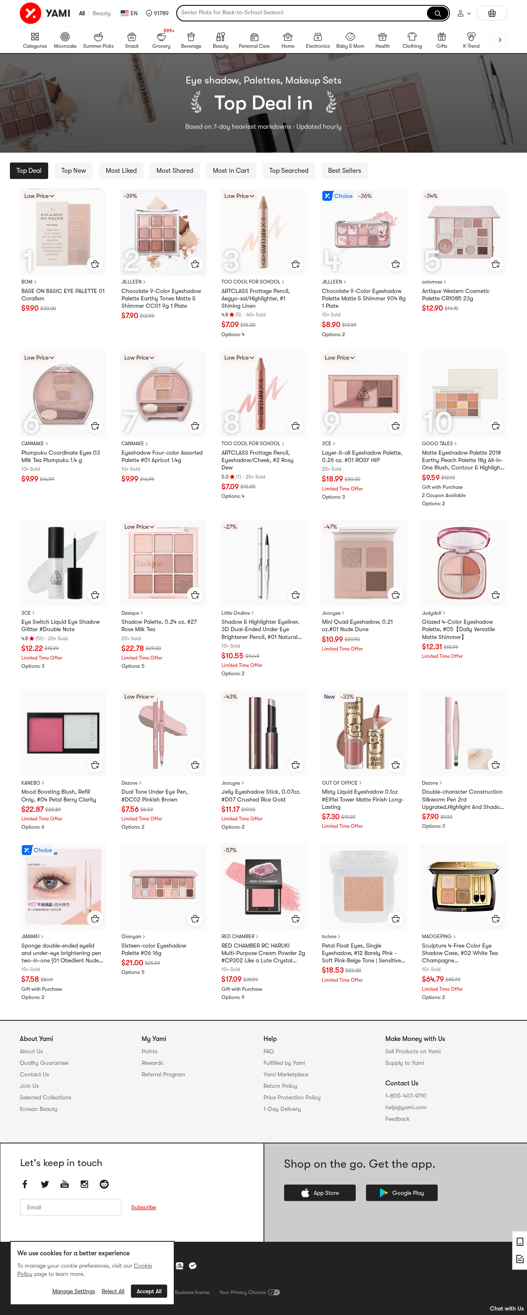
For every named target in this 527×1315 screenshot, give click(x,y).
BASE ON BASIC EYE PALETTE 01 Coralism (63, 295)
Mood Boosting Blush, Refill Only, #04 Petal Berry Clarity (58, 795)
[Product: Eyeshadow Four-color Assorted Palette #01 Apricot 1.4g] (163, 394)
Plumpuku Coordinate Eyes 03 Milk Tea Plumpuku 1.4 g (60, 456)
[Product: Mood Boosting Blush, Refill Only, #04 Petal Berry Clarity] (63, 733)
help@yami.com (406, 1107)
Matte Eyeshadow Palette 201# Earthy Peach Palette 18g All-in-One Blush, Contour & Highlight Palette (462, 460)
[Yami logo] (45, 13)
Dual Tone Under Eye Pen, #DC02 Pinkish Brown (154, 795)
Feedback (397, 1118)
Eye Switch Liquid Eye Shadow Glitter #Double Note (60, 625)
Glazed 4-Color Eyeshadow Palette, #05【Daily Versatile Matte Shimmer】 (458, 629)
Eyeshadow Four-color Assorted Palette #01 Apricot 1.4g (162, 456)
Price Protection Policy (292, 1097)
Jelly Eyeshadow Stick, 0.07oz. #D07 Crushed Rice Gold (261, 795)
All (82, 13)
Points (149, 1051)
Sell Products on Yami (413, 1051)
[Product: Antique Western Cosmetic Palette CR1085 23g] (463, 232)
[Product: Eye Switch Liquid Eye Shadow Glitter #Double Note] (63, 563)
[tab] (29, 171)
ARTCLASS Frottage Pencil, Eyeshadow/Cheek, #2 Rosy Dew (258, 460)
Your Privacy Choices (242, 1292)
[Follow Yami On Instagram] (84, 1184)
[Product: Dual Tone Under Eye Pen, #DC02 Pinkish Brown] (163, 733)
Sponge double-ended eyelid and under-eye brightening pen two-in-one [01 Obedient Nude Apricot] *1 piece (61, 953)
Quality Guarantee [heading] (44, 1062)
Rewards (152, 1062)
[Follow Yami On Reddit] (104, 1184)
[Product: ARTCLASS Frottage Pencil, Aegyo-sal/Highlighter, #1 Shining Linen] (263, 232)
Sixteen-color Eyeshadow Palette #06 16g (153, 949)
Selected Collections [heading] (45, 1097)
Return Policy (280, 1086)
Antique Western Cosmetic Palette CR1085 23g (456, 295)
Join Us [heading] (29, 1086)
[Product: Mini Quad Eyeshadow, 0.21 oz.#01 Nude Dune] (363, 563)
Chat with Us (507, 1308)
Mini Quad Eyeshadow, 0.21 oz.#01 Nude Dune (357, 625)
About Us (31, 1051)
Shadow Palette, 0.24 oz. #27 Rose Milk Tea (159, 625)
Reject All (113, 1291)
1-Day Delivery (282, 1109)
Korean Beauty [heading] (39, 1109)
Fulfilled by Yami (284, 1062)
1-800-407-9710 (406, 1095)
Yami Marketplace (286, 1074)
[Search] (437, 13)
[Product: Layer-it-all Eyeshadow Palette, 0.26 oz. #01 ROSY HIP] (363, 394)
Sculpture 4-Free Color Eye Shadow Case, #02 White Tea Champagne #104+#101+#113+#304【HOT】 (461, 953)
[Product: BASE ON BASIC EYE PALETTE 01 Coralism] (63, 232)
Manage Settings (73, 1291)
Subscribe (143, 1207)
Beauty (102, 13)
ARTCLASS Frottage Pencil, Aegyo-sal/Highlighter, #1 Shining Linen (256, 298)
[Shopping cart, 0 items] (491, 13)
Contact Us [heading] (34, 1074)
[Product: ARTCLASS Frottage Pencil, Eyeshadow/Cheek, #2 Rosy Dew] (263, 394)
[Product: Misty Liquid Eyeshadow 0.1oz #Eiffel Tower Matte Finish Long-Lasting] (363, 733)
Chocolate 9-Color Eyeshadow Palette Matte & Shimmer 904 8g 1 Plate (364, 298)
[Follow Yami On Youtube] (65, 1184)
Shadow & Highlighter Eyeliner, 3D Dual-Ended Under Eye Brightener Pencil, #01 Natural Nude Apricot (260, 629)
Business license (192, 1292)
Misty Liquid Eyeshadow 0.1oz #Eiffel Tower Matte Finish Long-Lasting (363, 799)
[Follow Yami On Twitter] (45, 1184)
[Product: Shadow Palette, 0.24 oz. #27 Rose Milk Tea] (163, 563)
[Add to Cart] (95, 264)
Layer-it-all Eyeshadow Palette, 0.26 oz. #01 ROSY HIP (362, 456)
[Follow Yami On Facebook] (25, 1184)
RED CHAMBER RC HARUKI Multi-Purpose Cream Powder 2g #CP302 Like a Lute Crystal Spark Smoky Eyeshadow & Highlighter (263, 953)
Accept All (149, 1291)
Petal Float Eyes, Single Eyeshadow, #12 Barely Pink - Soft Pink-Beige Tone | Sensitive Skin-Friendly (361, 953)
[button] (157, 13)
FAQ (269, 1051)
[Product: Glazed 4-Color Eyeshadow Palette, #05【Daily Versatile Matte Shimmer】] (463, 563)
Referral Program (163, 1074)
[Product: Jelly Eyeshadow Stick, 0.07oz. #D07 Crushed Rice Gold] (263, 733)
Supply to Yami (404, 1062)
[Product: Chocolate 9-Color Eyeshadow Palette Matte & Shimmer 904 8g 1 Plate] (363, 232)
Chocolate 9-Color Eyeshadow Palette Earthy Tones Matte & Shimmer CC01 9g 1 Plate (161, 298)
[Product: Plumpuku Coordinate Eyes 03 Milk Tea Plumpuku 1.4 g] (63, 394)
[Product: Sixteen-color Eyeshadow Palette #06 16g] (163, 886)
